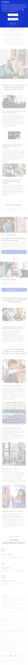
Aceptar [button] (13, 14)
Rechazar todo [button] (13, 19)
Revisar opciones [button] (12, 23)
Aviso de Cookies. (12, 11)
